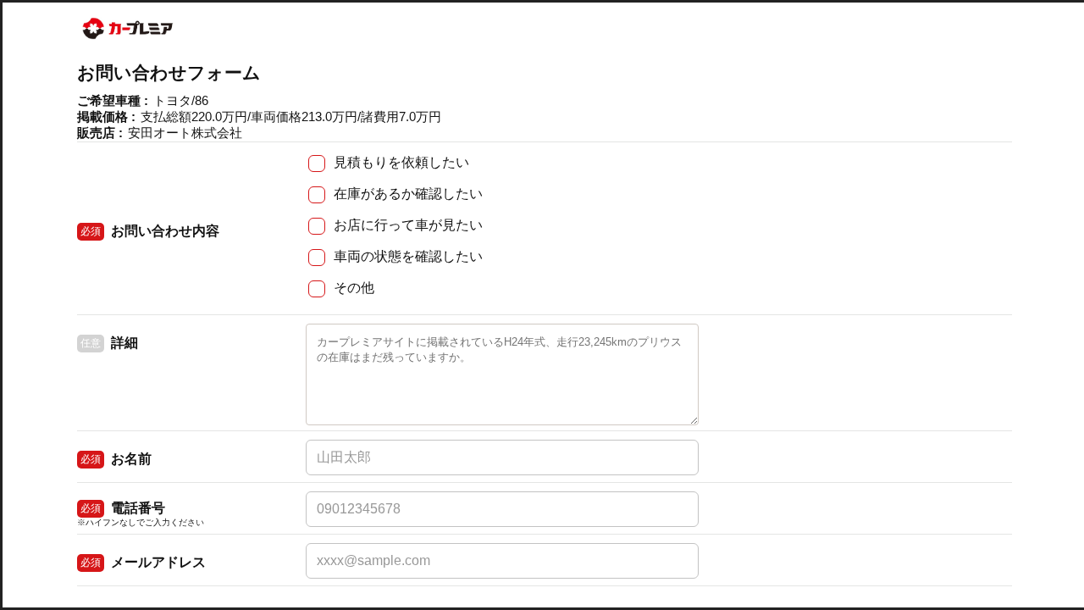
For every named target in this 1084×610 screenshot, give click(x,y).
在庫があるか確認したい (408, 193)
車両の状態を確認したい (408, 256)
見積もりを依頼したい (401, 162)
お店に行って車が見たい (408, 225)
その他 (354, 287)
